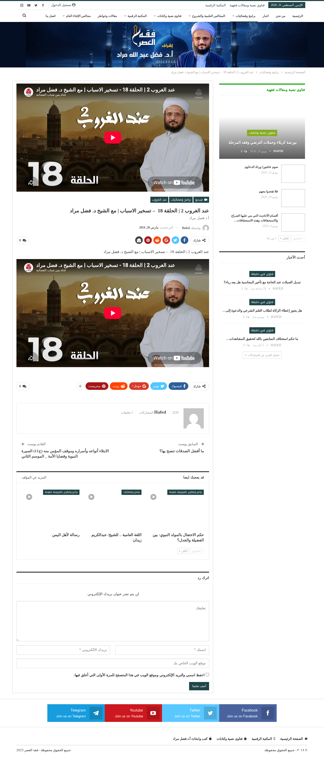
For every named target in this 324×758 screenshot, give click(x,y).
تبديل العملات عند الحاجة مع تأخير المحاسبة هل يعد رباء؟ (262, 282)
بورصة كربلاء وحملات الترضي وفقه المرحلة (262, 142)
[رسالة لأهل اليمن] (50, 510)
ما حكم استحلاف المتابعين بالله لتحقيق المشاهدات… (262, 339)
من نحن (280, 16)
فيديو (199, 200)
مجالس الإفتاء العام (78, 16)
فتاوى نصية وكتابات (169, 16)
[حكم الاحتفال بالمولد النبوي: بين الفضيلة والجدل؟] (175, 510)
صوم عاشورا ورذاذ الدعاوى (261, 167)
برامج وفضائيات (245, 16)
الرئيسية (297, 16)
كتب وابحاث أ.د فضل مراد (190, 739)
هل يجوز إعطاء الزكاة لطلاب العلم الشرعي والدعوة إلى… (262, 310)
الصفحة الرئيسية (291, 739)
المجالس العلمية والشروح (208, 16)
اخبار (265, 16)
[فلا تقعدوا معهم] (293, 198)
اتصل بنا (50, 16)
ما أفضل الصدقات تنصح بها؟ (181, 451)
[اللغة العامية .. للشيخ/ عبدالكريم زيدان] (113, 510)
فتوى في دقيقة (262, 274)
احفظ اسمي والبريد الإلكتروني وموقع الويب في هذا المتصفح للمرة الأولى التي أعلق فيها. (139, 675)
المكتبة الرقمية (215, 5)
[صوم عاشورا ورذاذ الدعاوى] (293, 174)
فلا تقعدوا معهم (268, 191)
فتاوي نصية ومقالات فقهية (247, 5)
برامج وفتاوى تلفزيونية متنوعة (185, 492)
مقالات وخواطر (107, 16)
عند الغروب (159, 200)
